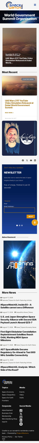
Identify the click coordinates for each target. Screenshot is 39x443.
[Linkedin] (35, 160)
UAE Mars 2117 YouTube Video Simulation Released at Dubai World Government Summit (19, 104)
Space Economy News (28, 327)
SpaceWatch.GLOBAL (13, 55)
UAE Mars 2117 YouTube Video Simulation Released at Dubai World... (19, 60)
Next (31, 217)
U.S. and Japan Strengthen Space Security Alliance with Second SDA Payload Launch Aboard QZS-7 (18, 319)
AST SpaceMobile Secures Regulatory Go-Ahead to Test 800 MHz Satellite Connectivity (17, 352)
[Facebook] (23, 160)
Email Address (9, 206)
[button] (3, 439)
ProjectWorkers (22, 433)
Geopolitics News (22, 312)
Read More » (9, 112)
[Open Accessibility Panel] (35, 222)
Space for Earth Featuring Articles (20, 300)
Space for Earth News (28, 345)
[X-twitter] (27, 160)
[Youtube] (31, 160)
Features (5, 300)
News (31, 312)
